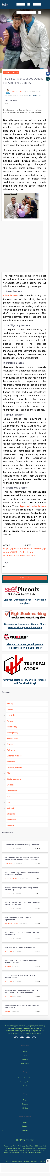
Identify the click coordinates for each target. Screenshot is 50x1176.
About (25, 1052)
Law (8, 802)
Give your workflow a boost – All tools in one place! (25, 601)
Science (10, 825)
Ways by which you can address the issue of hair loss (22, 934)
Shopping (11, 814)
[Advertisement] (25, 246)
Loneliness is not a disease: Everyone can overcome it (22, 1006)
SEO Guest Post (40, 1146)
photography (12, 733)
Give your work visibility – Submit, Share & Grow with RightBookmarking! (25, 626)
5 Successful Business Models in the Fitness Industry (20, 976)
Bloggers (25, 1104)
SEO (8, 773)
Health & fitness (11, 72)
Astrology (11, 750)
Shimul (7, 1011)
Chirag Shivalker (12, 879)
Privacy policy (24, 1082)
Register (25, 1126)
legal (25, 1086)
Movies (10, 744)
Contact (25, 1056)
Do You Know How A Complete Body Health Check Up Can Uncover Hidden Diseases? (22, 859)
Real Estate (12, 791)
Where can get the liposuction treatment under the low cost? (22, 904)
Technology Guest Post (25, 1146)
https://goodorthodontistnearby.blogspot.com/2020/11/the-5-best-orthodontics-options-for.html (24, 552)
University (11, 808)
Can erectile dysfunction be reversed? (20, 947)
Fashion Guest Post (28, 1148)
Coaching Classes (14, 767)
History (10, 704)
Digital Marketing (14, 779)
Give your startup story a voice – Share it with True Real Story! (25, 682)
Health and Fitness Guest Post (31, 1152)
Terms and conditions (25, 1078)
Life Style (11, 715)
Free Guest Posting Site (37, 1150)
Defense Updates (14, 756)
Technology (12, 727)
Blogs (25, 1100)
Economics (11, 820)
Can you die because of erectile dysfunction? (18, 919)
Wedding (10, 785)
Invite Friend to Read (25, 578)
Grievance (25, 1060)
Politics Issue (12, 738)
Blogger (8, 849)
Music (9, 796)
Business (11, 762)
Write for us (25, 1064)
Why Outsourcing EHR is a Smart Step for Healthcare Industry (22, 874)
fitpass (8, 966)
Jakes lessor (17, 91)
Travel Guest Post (10, 1146)
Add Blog (25, 1108)
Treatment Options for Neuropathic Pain (22, 845)
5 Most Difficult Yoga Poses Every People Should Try (21, 889)
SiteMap (25, 1130)
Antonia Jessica (11, 924)
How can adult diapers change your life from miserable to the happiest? (21, 991)
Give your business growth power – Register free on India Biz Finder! (25, 646)
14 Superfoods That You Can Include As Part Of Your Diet (21, 961)
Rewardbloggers (17, 1161)
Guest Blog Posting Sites (12, 1152)
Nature (10, 721)
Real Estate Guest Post (12, 1148)
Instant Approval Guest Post (18, 1150)
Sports (10, 709)
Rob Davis (9, 864)
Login (25, 1122)
